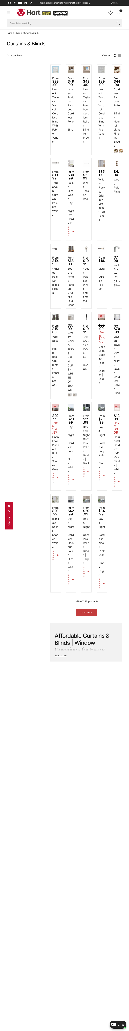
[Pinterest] (25, 3)
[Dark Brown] (116, 151)
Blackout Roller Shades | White (55, 533)
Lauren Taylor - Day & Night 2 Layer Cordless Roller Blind (117, 365)
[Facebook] (9, 3)
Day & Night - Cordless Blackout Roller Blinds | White (71, 545)
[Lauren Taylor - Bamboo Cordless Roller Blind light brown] (86, 69)
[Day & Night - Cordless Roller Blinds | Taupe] (86, 499)
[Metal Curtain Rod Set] (101, 249)
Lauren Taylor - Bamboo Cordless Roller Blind (71, 109)
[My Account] (110, 12)
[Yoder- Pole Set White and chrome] (86, 249)
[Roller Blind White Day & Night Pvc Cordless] (71, 163)
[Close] (9, 506)
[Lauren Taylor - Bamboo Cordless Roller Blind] (71, 69)
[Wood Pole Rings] (117, 163)
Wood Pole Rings (117, 185)
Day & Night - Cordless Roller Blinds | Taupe (86, 541)
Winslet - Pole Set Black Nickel (55, 280)
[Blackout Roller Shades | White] (55, 499)
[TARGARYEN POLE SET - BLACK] (86, 317)
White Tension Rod (86, 191)
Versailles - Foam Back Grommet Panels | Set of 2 (55, 361)
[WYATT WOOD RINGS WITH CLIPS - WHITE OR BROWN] (71, 317)
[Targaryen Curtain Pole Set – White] (55, 163)
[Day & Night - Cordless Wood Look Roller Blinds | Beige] (101, 499)
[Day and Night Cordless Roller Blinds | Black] (86, 407)
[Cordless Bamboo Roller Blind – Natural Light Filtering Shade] (117, 69)
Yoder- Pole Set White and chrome (86, 284)
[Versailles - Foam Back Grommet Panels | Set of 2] (55, 317)
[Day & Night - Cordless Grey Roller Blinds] (101, 407)
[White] (70, 395)
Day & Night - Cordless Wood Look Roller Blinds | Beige (101, 547)
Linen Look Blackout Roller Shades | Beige (101, 365)
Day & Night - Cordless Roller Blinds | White (71, 449)
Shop (17, 33)
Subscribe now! (9, 518)
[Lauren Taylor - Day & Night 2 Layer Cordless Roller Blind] (117, 317)
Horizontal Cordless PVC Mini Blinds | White (117, 455)
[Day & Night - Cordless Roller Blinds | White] (71, 407)
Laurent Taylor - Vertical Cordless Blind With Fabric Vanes (55, 115)
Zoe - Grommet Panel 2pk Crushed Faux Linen (71, 286)
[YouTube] (20, 3)
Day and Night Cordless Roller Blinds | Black (86, 445)
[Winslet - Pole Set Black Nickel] (55, 249)
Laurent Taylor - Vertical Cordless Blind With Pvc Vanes (101, 113)
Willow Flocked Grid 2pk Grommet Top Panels (101, 199)
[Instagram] (14, 3)
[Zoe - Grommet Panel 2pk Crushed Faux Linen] (71, 249)
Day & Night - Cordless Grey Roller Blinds (101, 447)
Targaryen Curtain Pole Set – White (55, 199)
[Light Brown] (121, 151)
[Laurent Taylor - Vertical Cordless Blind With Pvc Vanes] (101, 69)
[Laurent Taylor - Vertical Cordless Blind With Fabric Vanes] (55, 69)
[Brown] (75, 395)
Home (9, 33)
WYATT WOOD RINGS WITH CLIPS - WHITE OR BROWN (71, 361)
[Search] (118, 23)
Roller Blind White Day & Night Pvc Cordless (71, 203)
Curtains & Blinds (30, 33)
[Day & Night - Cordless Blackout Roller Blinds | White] (71, 499)
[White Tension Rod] (86, 163)
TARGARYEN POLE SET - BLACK (85, 352)
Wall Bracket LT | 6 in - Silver (117, 277)
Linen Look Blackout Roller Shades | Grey (55, 453)
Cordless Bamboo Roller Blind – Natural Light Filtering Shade (117, 117)
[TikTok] (31, 3)
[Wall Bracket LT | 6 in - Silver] (117, 249)
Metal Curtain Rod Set (101, 278)
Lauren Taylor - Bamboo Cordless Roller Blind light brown (86, 115)
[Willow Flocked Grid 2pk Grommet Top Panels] (101, 163)
